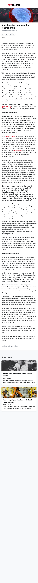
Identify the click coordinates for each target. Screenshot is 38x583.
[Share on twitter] (10, 34)
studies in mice (10, 136)
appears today (6, 107)
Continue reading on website (9, 346)
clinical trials (17, 150)
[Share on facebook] (2, 34)
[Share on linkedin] (6, 34)
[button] (3, 5)
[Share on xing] (14, 34)
